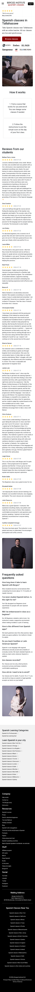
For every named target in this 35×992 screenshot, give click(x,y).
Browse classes (11, 39)
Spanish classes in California (18, 916)
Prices (4, 815)
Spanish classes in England (17, 943)
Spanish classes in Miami (9, 753)
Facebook (5, 886)
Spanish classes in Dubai (9, 774)
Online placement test (8, 838)
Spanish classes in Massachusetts (17, 929)
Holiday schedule (7, 822)
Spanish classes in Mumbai (10, 769)
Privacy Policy (7, 980)
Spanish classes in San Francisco (11, 751)
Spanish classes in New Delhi (10, 771)
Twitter (4, 881)
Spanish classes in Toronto (10, 758)
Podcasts (4, 833)
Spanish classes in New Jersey (17, 933)
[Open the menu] (2, 3)
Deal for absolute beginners (10, 817)
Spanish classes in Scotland (17, 946)
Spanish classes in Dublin (9, 766)
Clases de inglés (6, 866)
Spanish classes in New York (17, 913)
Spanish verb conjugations (9, 828)
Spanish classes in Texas (17, 923)
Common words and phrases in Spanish (13, 830)
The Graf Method (7, 820)
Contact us (5, 800)
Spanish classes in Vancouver (10, 761)
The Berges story (7, 802)
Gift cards (5, 853)
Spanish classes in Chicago (10, 745)
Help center (5, 797)
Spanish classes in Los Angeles (11, 748)
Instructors (5, 805)
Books (4, 861)
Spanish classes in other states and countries (17, 966)
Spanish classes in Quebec (17, 939)
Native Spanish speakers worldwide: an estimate (16, 843)
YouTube (4, 875)
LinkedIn (4, 878)
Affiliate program (7, 850)
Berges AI (5, 868)
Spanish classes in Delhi (17, 956)
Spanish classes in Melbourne (10, 777)
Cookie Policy (15, 980)
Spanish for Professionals (9, 733)
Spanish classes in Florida (17, 926)
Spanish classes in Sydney (9, 779)
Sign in (31, 3)
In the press (5, 863)
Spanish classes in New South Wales (17, 962)
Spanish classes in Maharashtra (17, 952)
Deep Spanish (6, 858)
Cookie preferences (25, 980)
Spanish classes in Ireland (17, 949)
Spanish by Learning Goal (9, 736)
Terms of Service (17, 981)
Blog (3, 825)
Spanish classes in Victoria (17, 959)
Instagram (5, 883)
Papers (4, 835)
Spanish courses (6, 812)
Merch (4, 855)
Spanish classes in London (9, 764)
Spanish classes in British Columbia (17, 936)
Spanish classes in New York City (11, 743)
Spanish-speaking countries (10, 841)
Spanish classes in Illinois (17, 919)
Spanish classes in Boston (9, 756)
